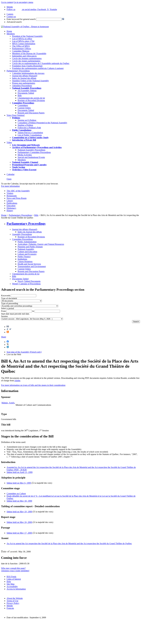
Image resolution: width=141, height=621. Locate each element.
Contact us (11, 16)
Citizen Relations (25, 261)
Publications (12, 203)
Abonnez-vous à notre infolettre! (15, 571)
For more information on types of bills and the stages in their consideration (33, 385)
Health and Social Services (29, 264)
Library (10, 200)
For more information (10, 186)
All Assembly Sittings (27, 90)
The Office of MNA (21, 46)
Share (3, 337)
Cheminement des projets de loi (31, 98)
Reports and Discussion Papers (31, 113)
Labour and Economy (27, 254)
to (33, 311)
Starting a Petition (25, 125)
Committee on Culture (16, 493)
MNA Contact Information (23, 43)
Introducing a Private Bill (24, 140)
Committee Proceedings (23, 103)
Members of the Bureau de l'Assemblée (29, 53)
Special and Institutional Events (31, 157)
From (3, 311)
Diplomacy (11, 208)
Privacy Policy (13, 603)
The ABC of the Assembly (18, 191)
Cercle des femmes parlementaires (27, 58)
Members (11, 34)
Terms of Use (12, 601)
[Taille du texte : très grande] (10, 329)
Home (9, 31)
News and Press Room (16, 198)
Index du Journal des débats (24, 78)
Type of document (9, 298)
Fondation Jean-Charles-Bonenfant (27, 66)
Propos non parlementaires (23, 83)
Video (9, 142)
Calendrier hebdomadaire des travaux (28, 73)
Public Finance (24, 256)
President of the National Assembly (27, 36)
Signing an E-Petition (27, 120)
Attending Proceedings (22, 85)
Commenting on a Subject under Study (30, 137)
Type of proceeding (9, 303)
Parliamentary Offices (21, 48)
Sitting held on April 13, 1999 (19, 472)
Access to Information (16, 589)
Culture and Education (27, 251)
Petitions (16, 118)
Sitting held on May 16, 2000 (19, 522)
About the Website (15, 598)
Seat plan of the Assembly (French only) (24, 352)
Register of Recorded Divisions (31, 100)
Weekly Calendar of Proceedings (26, 284)
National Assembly (26, 249)
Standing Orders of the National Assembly (30, 80)
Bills (20, 95)
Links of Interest (14, 579)
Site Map (10, 584)
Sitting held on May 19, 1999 (19, 511)
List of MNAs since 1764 (23, 41)
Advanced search (14, 22)
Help (9, 581)
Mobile (10, 606)
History (10, 210)
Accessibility (12, 586)
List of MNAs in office (22, 38)
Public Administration (27, 242)
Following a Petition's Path (29, 127)
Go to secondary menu (23, 2)
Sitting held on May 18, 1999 (19, 501)
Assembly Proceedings (22, 234)
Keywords (5, 295)
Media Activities (25, 155)
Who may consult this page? (13, 568)
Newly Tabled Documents (29, 281)
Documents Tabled (26, 93)
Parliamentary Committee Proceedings (34, 152)
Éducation (11, 205)
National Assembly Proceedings (31, 150)
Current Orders (24, 108)
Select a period (7, 308)
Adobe (17, 380)
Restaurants (12, 196)
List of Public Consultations (30, 135)
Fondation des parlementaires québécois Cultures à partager (38, 68)
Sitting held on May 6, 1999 (19, 483)
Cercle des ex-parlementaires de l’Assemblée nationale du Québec (40, 63)
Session (4, 316)
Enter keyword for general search (21, 19)
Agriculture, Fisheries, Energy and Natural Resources (41, 244)
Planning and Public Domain (30, 246)
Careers (10, 14)
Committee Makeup (20, 51)
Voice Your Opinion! (16, 115)
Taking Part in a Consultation (30, 132)
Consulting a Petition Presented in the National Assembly (42, 123)
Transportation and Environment (32, 266)
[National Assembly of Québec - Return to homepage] (25, 26)
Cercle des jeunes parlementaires (26, 61)
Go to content (7, 2)
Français (10, 608)
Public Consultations (21, 130)
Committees (23, 105)
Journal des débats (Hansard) (24, 76)
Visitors (10, 193)
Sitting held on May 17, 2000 (19, 533)
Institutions (22, 259)
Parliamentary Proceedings (18, 71)
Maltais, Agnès (8, 403)
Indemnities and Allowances (24, 56)
